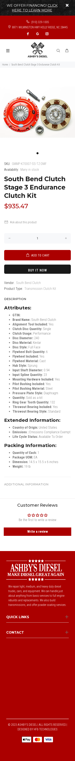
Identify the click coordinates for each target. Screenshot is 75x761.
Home (5, 64)
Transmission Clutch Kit (40, 289)
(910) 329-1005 (40, 22)
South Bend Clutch (28, 283)
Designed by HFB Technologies (38, 729)
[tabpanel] (37, 112)
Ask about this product (23, 222)
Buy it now (37, 270)
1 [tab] (37, 153)
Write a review (37, 532)
